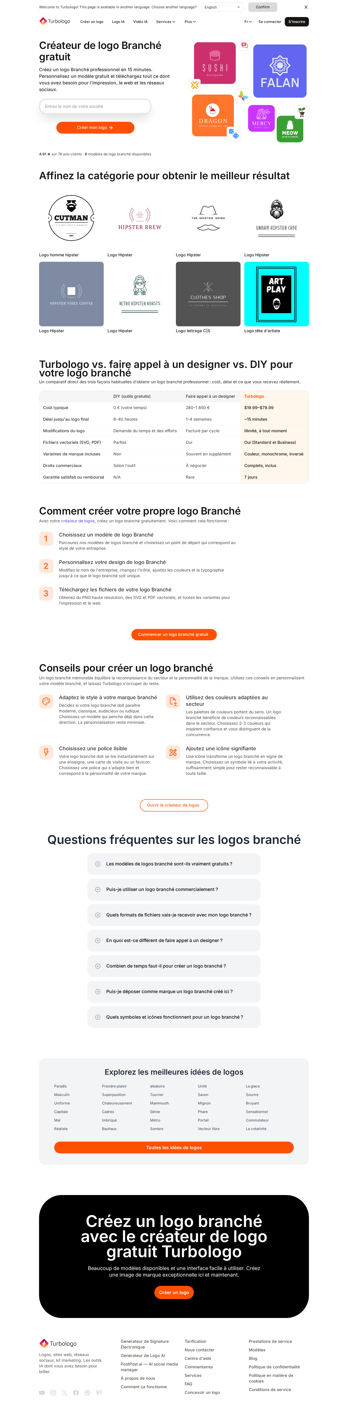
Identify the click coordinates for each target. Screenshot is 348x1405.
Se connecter (270, 22)
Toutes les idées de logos (174, 1147)
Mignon (204, 1103)
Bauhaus (109, 1129)
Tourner (157, 1095)
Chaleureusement (117, 1103)
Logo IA (118, 22)
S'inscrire (297, 22)
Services (193, 1375)
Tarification (195, 1341)
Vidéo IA (140, 22)
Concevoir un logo (202, 1392)
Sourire (252, 1095)
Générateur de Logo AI (143, 1355)
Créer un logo (91, 22)
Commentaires (199, 1367)
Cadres (108, 1112)
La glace (253, 1086)
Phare (203, 1112)
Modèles (257, 1350)
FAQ (188, 1384)
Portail (203, 1120)
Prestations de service (270, 1341)
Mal (57, 1120)
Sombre (156, 1129)
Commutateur (257, 1120)
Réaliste (61, 1129)
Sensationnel (257, 1112)
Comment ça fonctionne (144, 1387)
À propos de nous (138, 1378)
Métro (155, 1120)
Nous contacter (199, 1350)
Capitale (61, 1112)
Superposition (114, 1095)
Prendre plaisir (114, 1086)
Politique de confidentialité (274, 1367)
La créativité (256, 1129)
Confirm (263, 7)
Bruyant (252, 1103)
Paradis (60, 1086)
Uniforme (62, 1103)
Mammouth (159, 1103)
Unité (202, 1086)
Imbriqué (109, 1120)
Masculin (62, 1095)
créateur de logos (78, 521)
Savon (203, 1095)
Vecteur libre (209, 1129)
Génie (155, 1112)
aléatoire (157, 1086)
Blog (253, 1358)
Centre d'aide (198, 1358)
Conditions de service (270, 1390)
